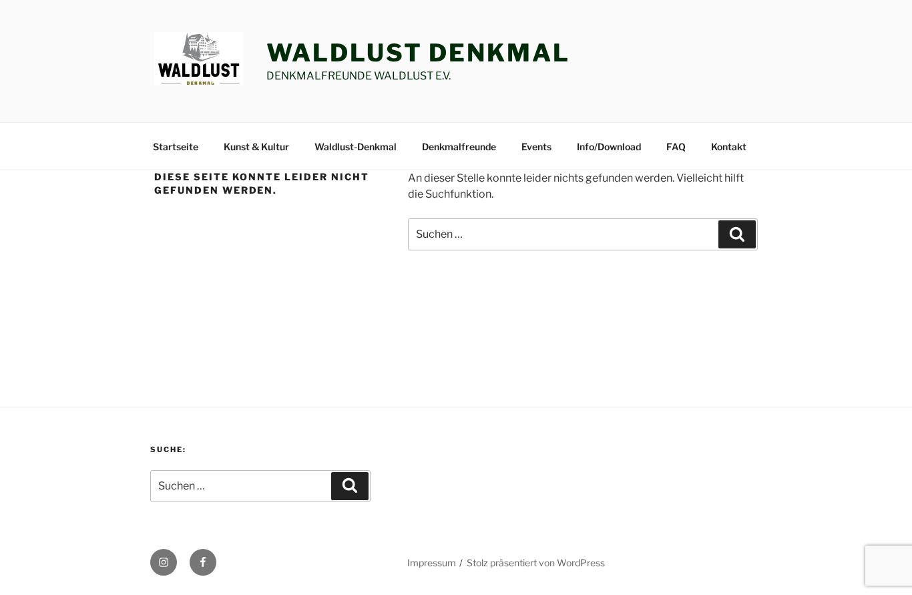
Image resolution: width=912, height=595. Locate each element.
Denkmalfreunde (459, 146)
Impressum (431, 562)
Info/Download (609, 146)
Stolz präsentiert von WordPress (536, 562)
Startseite (175, 146)
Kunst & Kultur (256, 146)
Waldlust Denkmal (417, 52)
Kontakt (728, 146)
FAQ (676, 146)
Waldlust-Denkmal (355, 146)
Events (536, 146)
